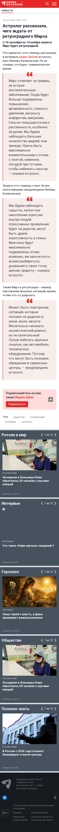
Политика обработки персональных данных (42, 818)
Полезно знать (15, 709)
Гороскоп (26, 422)
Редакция (17, 812)
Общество (19, 417)
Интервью (10, 422)
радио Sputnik (28, 56)
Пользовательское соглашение (21, 807)
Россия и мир (37, 417)
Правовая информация (42, 805)
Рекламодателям (40, 812)
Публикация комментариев (20, 818)
